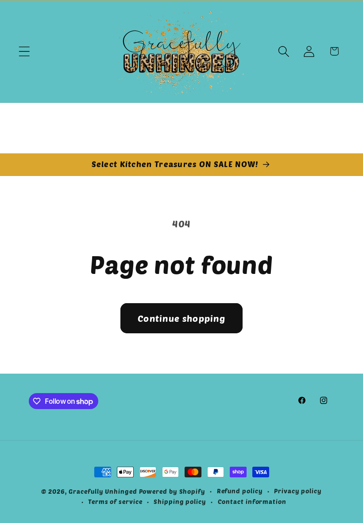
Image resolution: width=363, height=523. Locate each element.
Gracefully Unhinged (103, 491)
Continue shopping (181, 318)
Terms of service (115, 501)
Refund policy (240, 491)
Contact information (252, 501)
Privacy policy (298, 491)
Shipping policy (180, 501)
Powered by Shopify (172, 491)
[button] (24, 51)
